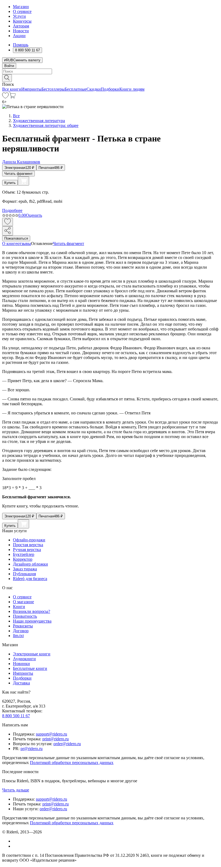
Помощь (20, 44)
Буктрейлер (23, 554)
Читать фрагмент (18, 174)
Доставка (21, 683)
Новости (21, 31)
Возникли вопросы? (31, 611)
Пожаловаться (16, 238)
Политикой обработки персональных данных (71, 762)
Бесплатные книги (30, 668)
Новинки (21, 663)
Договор (21, 630)
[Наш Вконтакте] (16, 841)
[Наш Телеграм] (15, 846)
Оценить (34, 215)
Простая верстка (28, 544)
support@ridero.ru (51, 734)
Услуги (19, 16)
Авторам (21, 26)
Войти (9, 66)
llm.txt (18, 635)
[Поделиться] (7, 231)
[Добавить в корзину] (23, 181)
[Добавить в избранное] (7, 222)
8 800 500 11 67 (16, 715)
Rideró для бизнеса (30, 578)
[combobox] (110, 71)
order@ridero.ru (67, 743)
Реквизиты (23, 626)
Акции (19, 35)
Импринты (31, 89)
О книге (9, 243)
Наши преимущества (32, 621)
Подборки (110, 89)
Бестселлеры (53, 89)
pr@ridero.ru (31, 748)
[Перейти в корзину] (12, 97)
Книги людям (131, 89)
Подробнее (12, 210)
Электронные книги (31, 654)
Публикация (24, 573)
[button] (110, 78)
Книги (19, 606)
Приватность (25, 616)
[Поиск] (7, 78)
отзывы (24, 243)
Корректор (22, 559)
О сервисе (22, 11)
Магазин (21, 6)
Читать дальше (15, 790)
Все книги (11, 89)
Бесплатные (76, 89)
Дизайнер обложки (30, 564)
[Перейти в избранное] (5, 97)
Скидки (94, 89)
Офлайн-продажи (29, 540)
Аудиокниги (24, 658)
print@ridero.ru (55, 739)
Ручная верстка (27, 549)
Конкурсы (22, 21)
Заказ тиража (25, 569)
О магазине (23, 601)
